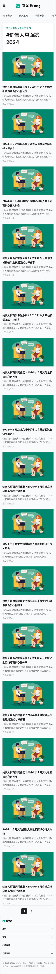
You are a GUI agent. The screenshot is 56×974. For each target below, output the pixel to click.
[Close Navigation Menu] (4, 5)
